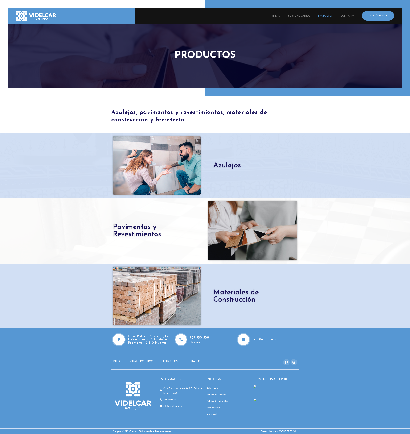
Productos (325, 16)
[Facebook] (286, 362)
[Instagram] (294, 362)
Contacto (347, 16)
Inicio (276, 16)
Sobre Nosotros (299, 16)
